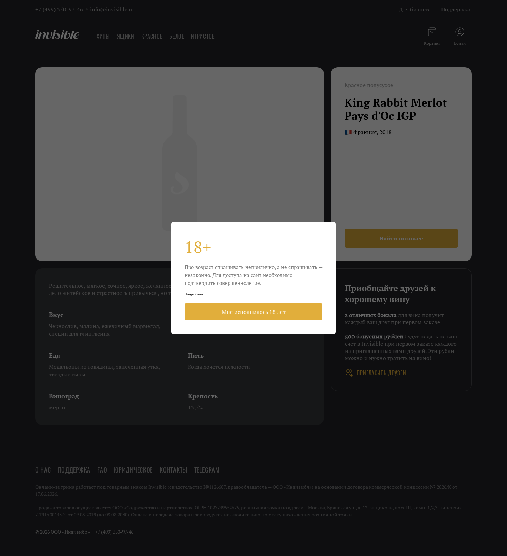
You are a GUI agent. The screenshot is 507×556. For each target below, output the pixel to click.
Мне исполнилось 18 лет (254, 312)
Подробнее (194, 294)
